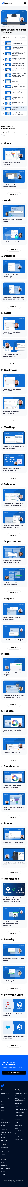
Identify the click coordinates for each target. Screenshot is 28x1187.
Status (2, 1110)
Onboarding (18, 1134)
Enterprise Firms (19, 1096)
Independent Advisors (21, 1093)
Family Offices (18, 1115)
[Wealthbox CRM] (7, 3)
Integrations (3, 1102)
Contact (3, 1174)
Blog (16, 1122)
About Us (3, 1162)
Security (3, 1107)
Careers (3, 1171)
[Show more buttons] (25, 23)
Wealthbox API (19, 1139)
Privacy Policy (14, 1181)
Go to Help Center (13, 1072)
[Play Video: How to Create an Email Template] (14, 15)
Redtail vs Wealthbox (6, 1152)
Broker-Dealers (19, 1103)
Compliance (4, 1129)
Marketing (3, 1137)
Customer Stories (19, 1125)
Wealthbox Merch (5, 1168)
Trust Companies (19, 1112)
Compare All (4, 1155)
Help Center (18, 1137)
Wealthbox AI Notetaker (7, 1099)
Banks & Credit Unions (20, 1109)
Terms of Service (19, 1180)
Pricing (2, 1104)
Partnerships (4, 1165)
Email (12, 26)
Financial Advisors (5, 1122)
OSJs (16, 1106)
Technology (4, 1140)
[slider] (14, 23)
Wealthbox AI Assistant (6, 1096)
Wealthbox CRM (5, 1093)
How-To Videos (5, 26)
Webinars (17, 1128)
